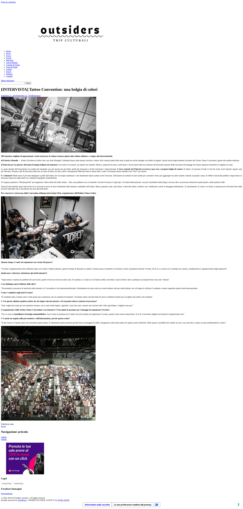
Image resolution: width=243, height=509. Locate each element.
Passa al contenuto (8, 2)
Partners (9, 74)
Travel (8, 72)
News (8, 53)
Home (8, 51)
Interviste (9, 60)
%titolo (4, 437)
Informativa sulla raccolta (97, 504)
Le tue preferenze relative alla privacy (132, 504)
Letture (9, 69)
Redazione (36, 96)
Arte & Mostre (12, 63)
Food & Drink (11, 67)
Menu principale (7, 80)
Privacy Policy (6, 483)
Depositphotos (7, 494)
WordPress (22, 500)
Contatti (9, 76)
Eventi (8, 58)
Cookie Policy (18, 483)
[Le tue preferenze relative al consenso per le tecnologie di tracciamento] (238, 504)
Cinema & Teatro (13, 65)
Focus (8, 56)
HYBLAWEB (63, 500)
